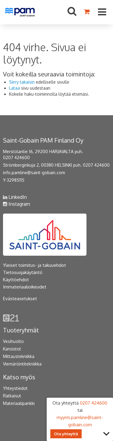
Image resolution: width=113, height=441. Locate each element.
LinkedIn (17, 197)
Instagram (18, 204)
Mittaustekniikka (18, 356)
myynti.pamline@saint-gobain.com (80, 421)
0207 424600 (16, 157)
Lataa (14, 88)
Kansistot (12, 348)
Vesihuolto (13, 341)
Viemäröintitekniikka (22, 363)
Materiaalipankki (19, 403)
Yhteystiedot (15, 388)
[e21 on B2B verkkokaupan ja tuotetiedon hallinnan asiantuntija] (11, 317)
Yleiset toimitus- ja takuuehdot (34, 265)
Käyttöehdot (16, 279)
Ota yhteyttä (66, 433)
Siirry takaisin (22, 82)
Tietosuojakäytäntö (22, 272)
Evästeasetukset (20, 298)
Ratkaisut (12, 395)
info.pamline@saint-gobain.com (34, 172)
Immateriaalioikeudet (24, 287)
